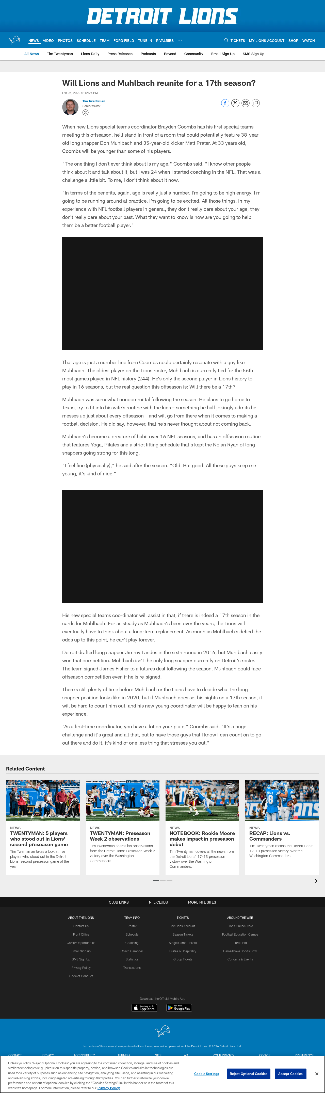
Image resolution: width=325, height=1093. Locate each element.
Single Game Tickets (183, 942)
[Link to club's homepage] (14, 40)
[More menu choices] (180, 40)
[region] (162, 1074)
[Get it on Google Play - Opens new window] (179, 1010)
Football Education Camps (240, 934)
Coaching (132, 942)
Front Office (81, 934)
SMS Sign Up (81, 959)
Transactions (132, 967)
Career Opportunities (81, 942)
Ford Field (240, 942)
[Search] (226, 40)
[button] (155, 880)
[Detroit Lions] (162, 1031)
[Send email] (245, 106)
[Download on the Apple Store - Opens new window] (144, 1008)
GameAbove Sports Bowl (240, 951)
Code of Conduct (81, 976)
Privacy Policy (81, 967)
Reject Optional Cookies (249, 1074)
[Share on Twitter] (235, 106)
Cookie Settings (206, 1074)
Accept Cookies (290, 1074)
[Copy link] (256, 103)
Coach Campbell (132, 951)
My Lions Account (183, 926)
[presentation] (317, 881)
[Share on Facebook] (225, 106)
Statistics (132, 959)
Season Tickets (183, 934)
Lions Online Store (240, 926)
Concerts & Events (240, 959)
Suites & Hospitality (182, 951)
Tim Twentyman (94, 101)
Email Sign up (81, 951)
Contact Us (81, 926)
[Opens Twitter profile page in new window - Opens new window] (86, 112)
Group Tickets (182, 959)
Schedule (132, 934)
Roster (132, 926)
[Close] (316, 1074)
